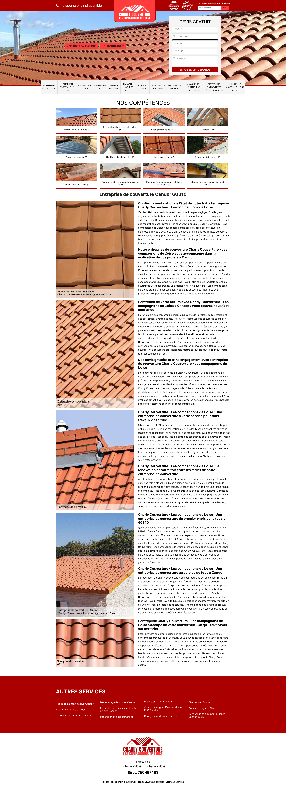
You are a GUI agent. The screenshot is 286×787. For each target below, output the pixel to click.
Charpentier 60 (100, 87)
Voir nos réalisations (81, 46)
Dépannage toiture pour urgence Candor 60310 (206, 715)
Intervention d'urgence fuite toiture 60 (67, 87)
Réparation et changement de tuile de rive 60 (192, 87)
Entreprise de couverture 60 (49, 87)
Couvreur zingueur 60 (113, 87)
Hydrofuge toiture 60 (142, 87)
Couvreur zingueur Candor (203, 708)
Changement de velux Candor (161, 716)
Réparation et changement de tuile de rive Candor (119, 709)
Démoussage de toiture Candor (118, 702)
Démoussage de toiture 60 (174, 87)
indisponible (69, 5)
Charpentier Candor (199, 702)
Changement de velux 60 (85, 87)
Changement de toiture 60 (158, 87)
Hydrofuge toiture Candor (70, 709)
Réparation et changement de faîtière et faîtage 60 (214, 87)
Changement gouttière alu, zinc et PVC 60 (235, 87)
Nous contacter (113, 46)
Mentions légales (175, 782)
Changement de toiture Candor (73, 715)
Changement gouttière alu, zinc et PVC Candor (163, 709)
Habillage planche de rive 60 (128, 87)
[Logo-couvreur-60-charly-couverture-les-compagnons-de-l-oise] (135, 11)
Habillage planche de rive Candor (75, 703)
